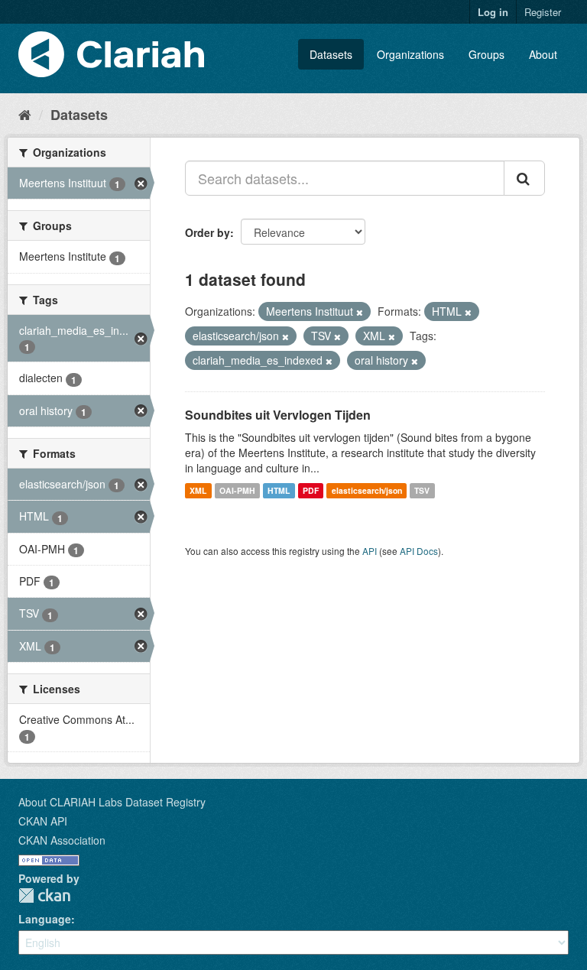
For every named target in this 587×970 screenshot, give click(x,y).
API (369, 550)
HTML (279, 490)
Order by (207, 232)
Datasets (331, 54)
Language (44, 918)
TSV (422, 490)
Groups (486, 54)
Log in (493, 12)
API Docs (419, 550)
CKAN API (42, 821)
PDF (311, 490)
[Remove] (359, 312)
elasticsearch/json (367, 490)
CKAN (44, 895)
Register (542, 12)
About (543, 54)
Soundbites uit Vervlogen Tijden (278, 414)
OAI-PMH (237, 490)
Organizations (410, 54)
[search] (524, 178)
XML (198, 490)
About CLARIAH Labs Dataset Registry (112, 801)
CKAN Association (61, 840)
